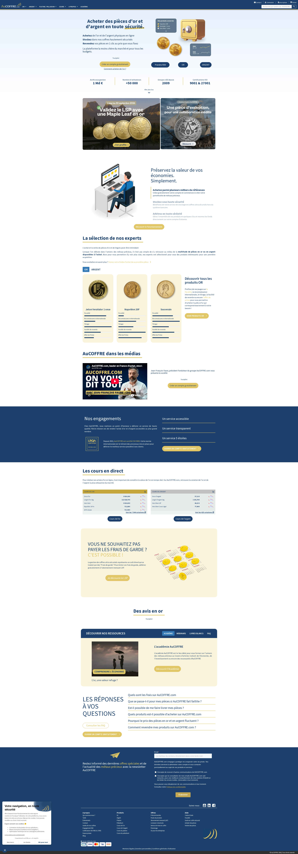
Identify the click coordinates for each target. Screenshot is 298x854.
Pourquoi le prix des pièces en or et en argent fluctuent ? (163, 721)
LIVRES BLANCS (196, 633)
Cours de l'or (115, 518)
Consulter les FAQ (95, 725)
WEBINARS (181, 633)
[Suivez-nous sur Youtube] (204, 805)
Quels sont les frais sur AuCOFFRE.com (152, 695)
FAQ (209, 633)
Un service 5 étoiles (174, 438)
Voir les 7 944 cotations (135, 512)
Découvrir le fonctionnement (149, 226)
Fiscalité (187, 818)
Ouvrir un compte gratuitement (180, 448)
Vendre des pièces (190, 826)
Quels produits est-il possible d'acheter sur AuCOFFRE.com (164, 714)
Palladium (120, 823)
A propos (72, 7)
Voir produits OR (195, 315)
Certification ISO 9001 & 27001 (92, 831)
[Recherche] (294, 6)
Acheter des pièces (190, 823)
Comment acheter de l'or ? (115, 69)
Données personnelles (143, 849)
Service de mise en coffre (158, 826)
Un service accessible (175, 419)
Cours (61, 7)
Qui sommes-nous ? (89, 815)
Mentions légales (128, 849)
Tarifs (84, 818)
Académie (84, 7)
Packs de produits (156, 818)
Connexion (270, 2)
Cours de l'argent (183, 518)
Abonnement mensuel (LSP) (159, 820)
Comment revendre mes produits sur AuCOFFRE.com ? (162, 727)
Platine (119, 820)
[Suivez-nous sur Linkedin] (209, 805)
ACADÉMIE (168, 633)
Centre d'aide (189, 815)
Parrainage (154, 828)
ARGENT (206, 64)
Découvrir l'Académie (167, 668)
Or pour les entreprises (158, 831)
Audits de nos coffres (89, 826)
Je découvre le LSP (117, 578)
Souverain (166, 309)
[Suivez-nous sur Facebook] (213, 805)
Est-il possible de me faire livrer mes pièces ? (156, 708)
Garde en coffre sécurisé (192, 820)
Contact (258, 2)
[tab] (179, 193)
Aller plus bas (149, 90)
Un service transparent (176, 428)
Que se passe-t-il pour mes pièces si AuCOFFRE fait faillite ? (164, 701)
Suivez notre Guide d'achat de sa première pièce (128, 262)
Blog (84, 836)
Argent (32, 7)
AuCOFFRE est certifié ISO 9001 (127, 441)
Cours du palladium (123, 833)
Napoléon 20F (131, 309)
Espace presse (87, 833)
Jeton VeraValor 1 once (98, 309)
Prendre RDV (160, 64)
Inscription (283, 2)
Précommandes (156, 815)
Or (23, 7)
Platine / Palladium (47, 7)
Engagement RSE (88, 828)
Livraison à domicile (157, 823)
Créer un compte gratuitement (115, 64)
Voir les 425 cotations (203, 512)
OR (183, 64)
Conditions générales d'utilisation (164, 849)
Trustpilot (116, 58)
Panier (294, 2)
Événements (86, 820)
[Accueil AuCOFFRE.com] (11, 5)
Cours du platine (122, 831)
